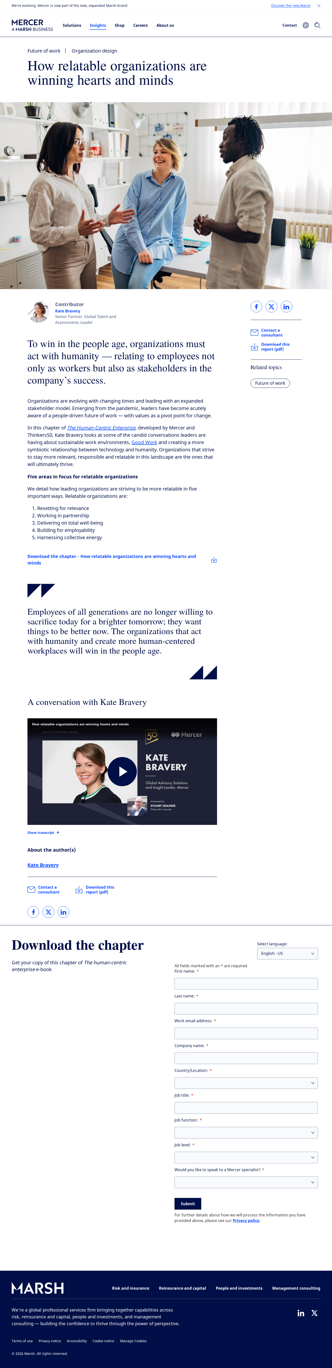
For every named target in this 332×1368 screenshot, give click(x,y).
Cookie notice (103, 1341)
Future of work (44, 51)
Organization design (94, 51)
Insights (98, 25)
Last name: (185, 996)
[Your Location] (306, 25)
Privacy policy (246, 1220)
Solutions (72, 25)
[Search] (317, 25)
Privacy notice (50, 1341)
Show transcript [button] (40, 833)
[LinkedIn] (301, 1313)
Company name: (190, 1046)
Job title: (182, 1095)
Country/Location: (191, 1070)
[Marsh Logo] (38, 1289)
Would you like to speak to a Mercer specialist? (218, 1170)
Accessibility (77, 1341)
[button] (319, 6)
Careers (140, 25)
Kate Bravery (67, 311)
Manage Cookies (133, 1341)
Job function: (186, 1120)
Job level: (183, 1145)
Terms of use (22, 1341)
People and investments (239, 1288)
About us (165, 25)
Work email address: (193, 1021)
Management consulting (296, 1288)
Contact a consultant (49, 889)
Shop (119, 25)
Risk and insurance (130, 1288)
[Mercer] (32, 25)
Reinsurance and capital (182, 1288)
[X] (314, 1313)
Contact (289, 25)
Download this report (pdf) (100, 889)
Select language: (272, 944)
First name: (185, 971)
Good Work (144, 442)
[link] (33, 912)
